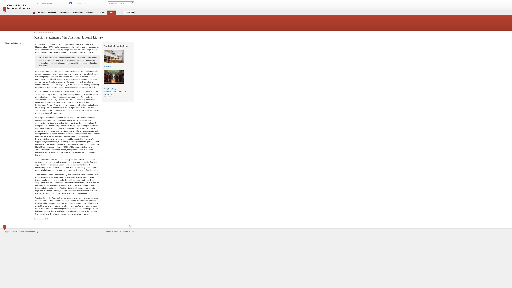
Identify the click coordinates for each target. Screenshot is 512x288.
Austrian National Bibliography (115, 92)
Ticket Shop (128, 12)
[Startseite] (34, 13)
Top (130, 226)
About (110, 12)
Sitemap (117, 232)
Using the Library (110, 89)
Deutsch (50, 3)
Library (40, 12)
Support (87, 3)
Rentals (79, 3)
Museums (64, 12)
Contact (100, 12)
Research (77, 12)
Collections (51, 12)
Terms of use (128, 232)
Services (89, 12)
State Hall (107, 66)
